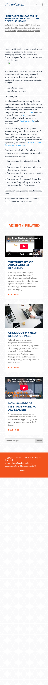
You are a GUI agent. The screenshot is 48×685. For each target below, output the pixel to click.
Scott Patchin (12, 25)
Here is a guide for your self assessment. (23, 144)
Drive (30, 112)
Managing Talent (22, 28)
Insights (35, 25)
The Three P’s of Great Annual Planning (20, 265)
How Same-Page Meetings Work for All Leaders (23, 406)
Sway (24, 115)
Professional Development (28, 30)
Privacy (22, 471)
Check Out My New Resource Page (22, 334)
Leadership (9, 28)
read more (13, 294)
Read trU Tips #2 (27, 121)
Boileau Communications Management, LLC (20, 464)
